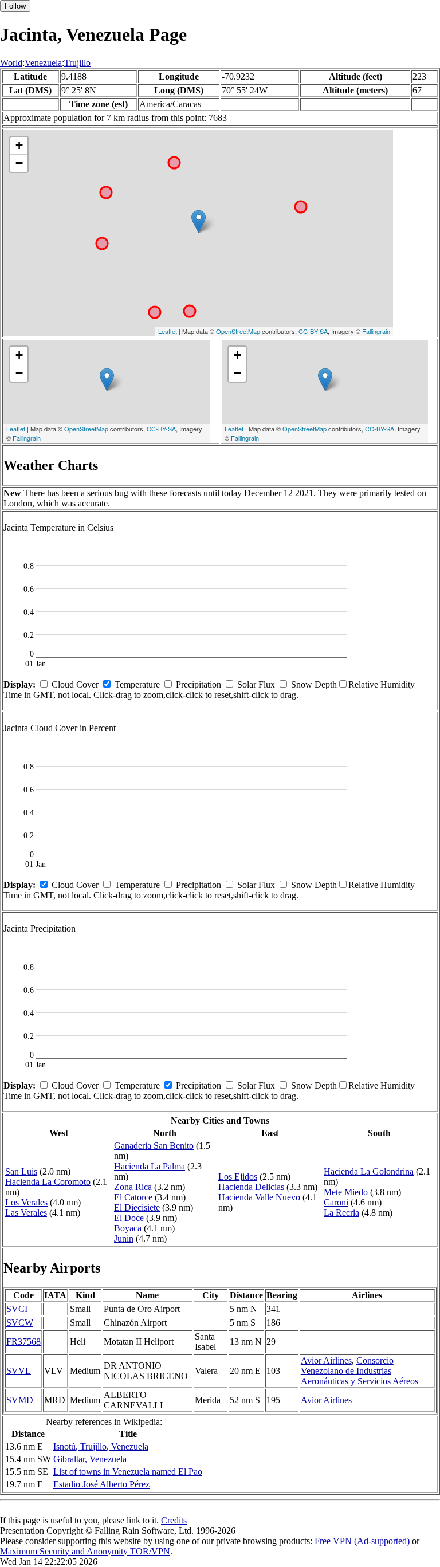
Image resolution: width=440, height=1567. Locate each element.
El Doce (129, 1218)
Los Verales (26, 1202)
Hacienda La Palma (149, 1166)
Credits (174, 1520)
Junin (123, 1238)
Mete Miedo (346, 1192)
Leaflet (167, 331)
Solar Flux (256, 684)
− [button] (19, 163)
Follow (15, 6)
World (11, 63)
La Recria (341, 1213)
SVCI (17, 1309)
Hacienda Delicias (251, 1187)
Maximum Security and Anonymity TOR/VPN (85, 1551)
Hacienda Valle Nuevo (259, 1197)
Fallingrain (376, 331)
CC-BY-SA (313, 331)
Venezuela (43, 63)
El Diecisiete (137, 1207)
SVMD (19, 1400)
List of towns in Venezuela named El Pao (127, 1471)
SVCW (19, 1323)
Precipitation (198, 684)
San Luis (21, 1171)
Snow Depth (314, 684)
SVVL (18, 1371)
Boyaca (128, 1228)
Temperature (137, 684)
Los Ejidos (237, 1176)
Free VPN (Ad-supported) (362, 1541)
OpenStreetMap (238, 331)
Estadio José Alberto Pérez (101, 1484)
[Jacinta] (198, 221)
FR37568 (23, 1341)
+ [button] (19, 145)
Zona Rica (133, 1187)
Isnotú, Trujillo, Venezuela (100, 1446)
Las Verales (26, 1213)
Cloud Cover (75, 684)
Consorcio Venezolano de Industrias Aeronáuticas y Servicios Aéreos (359, 1371)
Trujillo (77, 63)
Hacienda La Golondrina (369, 1171)
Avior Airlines (326, 1360)
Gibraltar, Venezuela (90, 1459)
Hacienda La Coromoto (48, 1182)
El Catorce (133, 1197)
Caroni (336, 1202)
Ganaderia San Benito (154, 1145)
